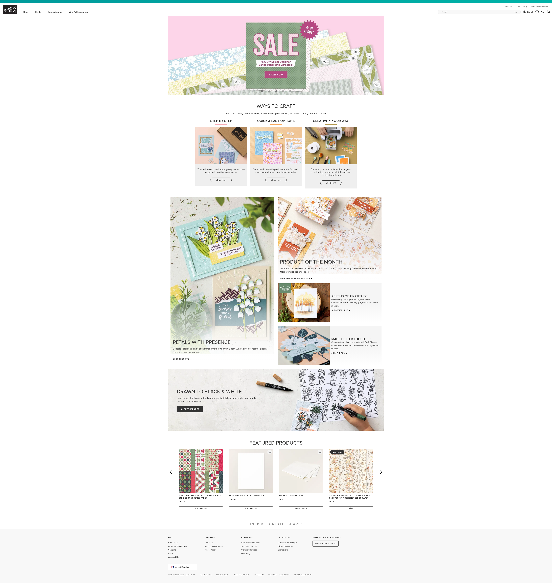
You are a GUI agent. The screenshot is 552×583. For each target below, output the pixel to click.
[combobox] (479, 12)
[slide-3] (290, 90)
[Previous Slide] (171, 475)
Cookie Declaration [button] (303, 575)
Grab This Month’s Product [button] (295, 278)
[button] (537, 12)
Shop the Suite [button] (181, 358)
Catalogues (284, 537)
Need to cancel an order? (327, 537)
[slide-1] (276, 90)
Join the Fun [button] (338, 352)
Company (210, 537)
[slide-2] (283, 90)
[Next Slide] (380, 475)
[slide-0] (269, 90)
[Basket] (548, 12)
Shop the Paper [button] (189, 408)
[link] (543, 12)
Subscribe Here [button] (339, 309)
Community (247, 537)
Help (170, 537)
